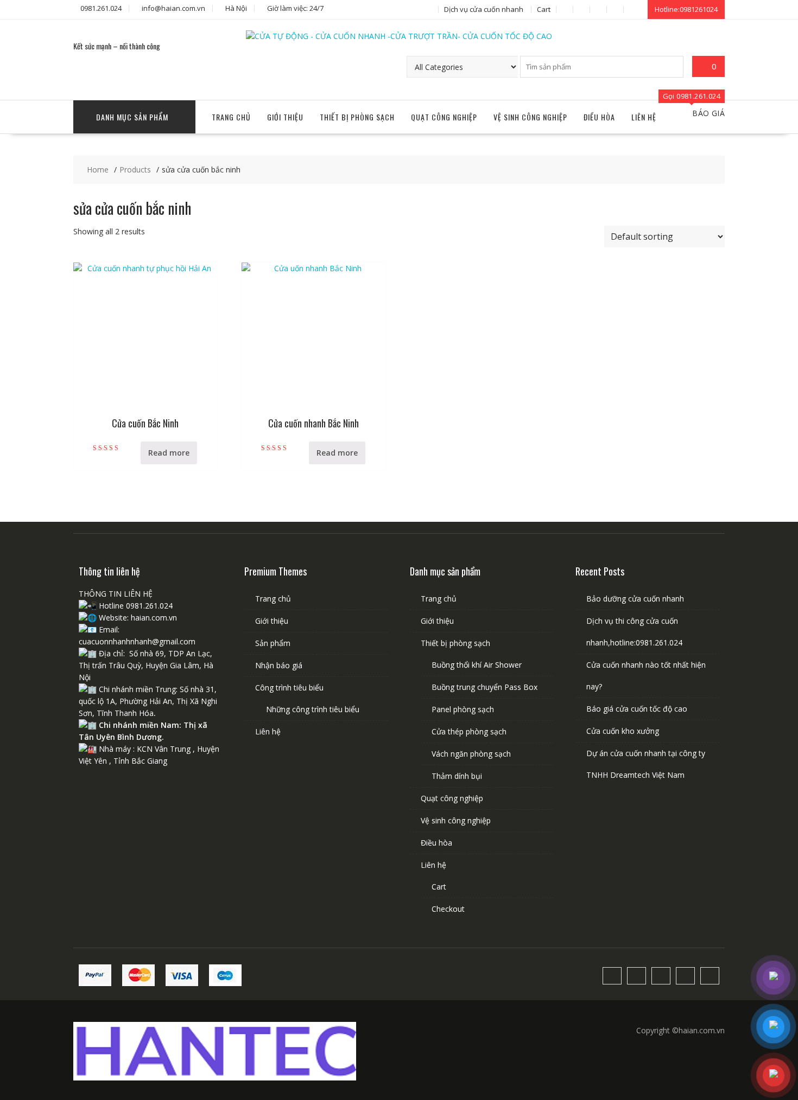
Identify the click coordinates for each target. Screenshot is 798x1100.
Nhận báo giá (278, 665)
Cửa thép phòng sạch (469, 731)
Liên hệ (643, 117)
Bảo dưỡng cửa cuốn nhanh (635, 598)
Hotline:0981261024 (686, 9)
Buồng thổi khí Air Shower (477, 665)
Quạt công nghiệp (444, 117)
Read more (168, 452)
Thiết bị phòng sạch (357, 117)
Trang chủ (231, 117)
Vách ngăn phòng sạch (471, 754)
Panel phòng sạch (463, 709)
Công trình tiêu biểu (289, 687)
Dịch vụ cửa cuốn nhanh (483, 9)
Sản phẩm (272, 643)
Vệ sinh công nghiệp (530, 117)
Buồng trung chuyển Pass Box (484, 687)
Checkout (448, 909)
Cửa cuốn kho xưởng (622, 731)
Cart (543, 9)
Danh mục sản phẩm (132, 117)
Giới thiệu (285, 117)
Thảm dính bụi (457, 776)
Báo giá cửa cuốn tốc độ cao (636, 709)
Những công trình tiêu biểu (312, 709)
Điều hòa (599, 117)
